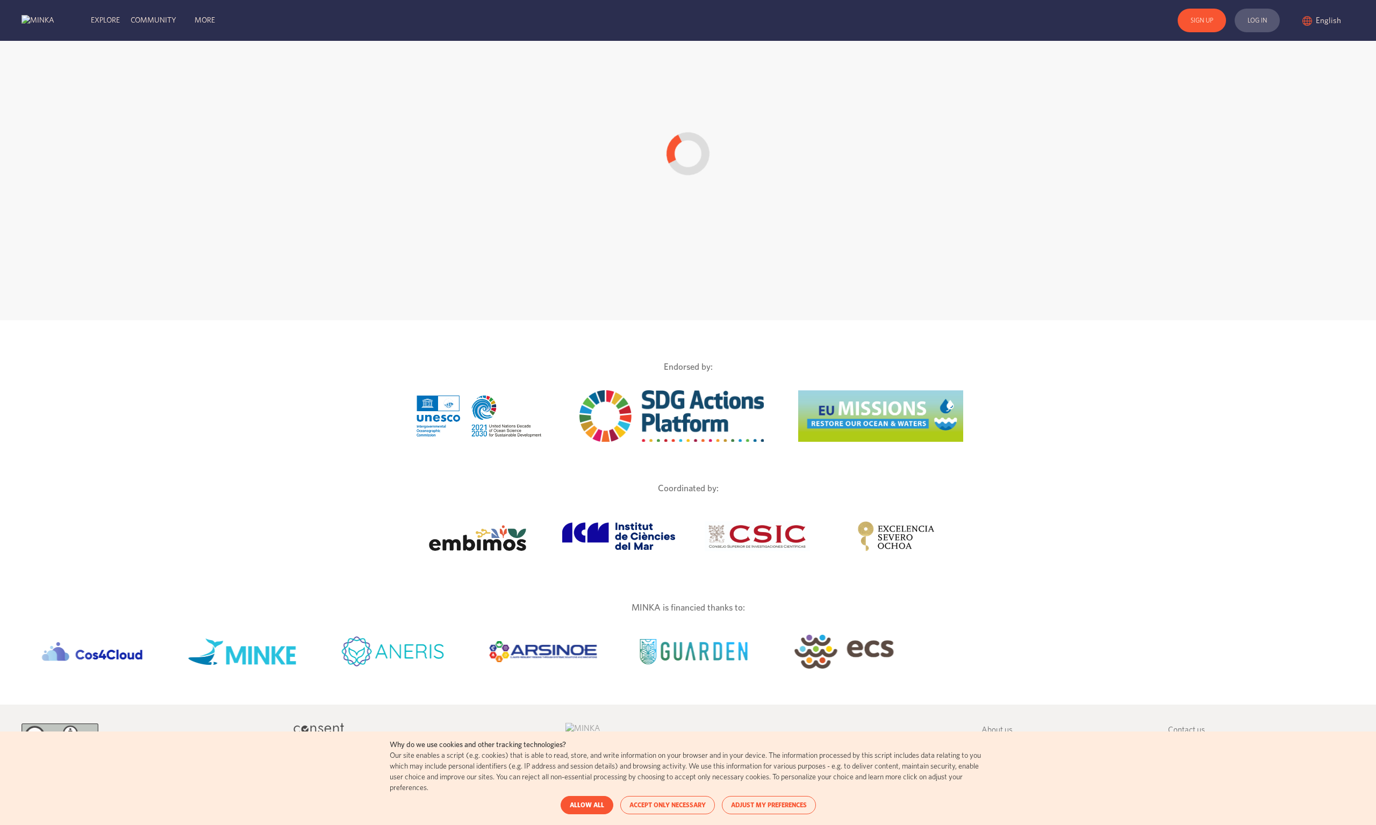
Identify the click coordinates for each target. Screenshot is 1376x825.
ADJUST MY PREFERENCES (769, 805)
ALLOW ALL (587, 805)
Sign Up (1202, 20)
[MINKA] (38, 20)
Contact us (1186, 730)
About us (997, 730)
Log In (1257, 20)
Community (153, 20)
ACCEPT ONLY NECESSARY (667, 805)
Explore (105, 20)
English (1329, 21)
